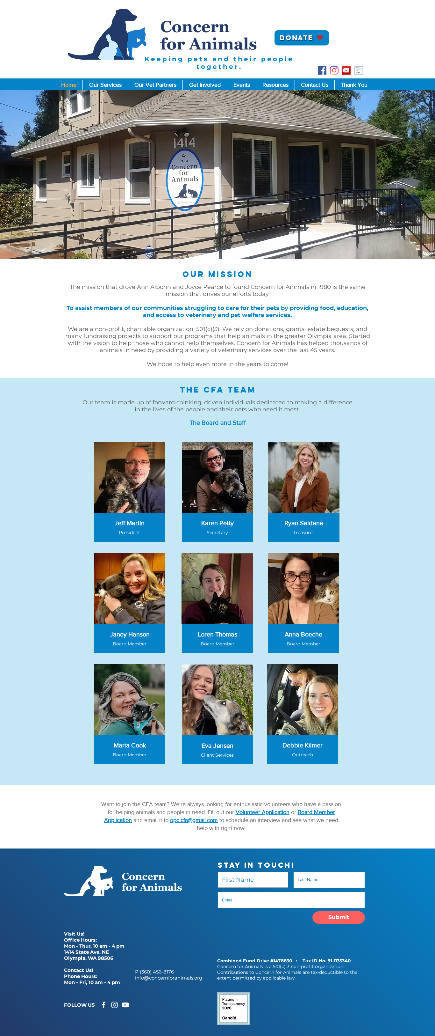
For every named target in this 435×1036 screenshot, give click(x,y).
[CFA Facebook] (103, 1005)
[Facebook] (322, 70)
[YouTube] (346, 70)
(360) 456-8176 (157, 972)
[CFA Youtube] (125, 1005)
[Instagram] (334, 70)
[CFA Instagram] (114, 1005)
